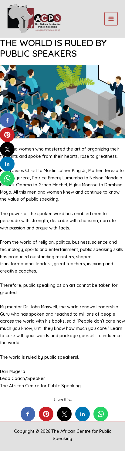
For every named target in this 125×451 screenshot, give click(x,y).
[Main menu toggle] (111, 18)
